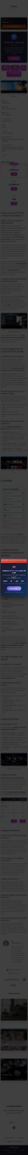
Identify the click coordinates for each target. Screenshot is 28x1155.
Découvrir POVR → (14, 588)
